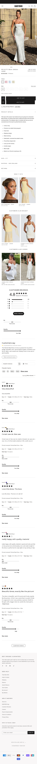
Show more (24, 371)
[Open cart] (34, 6)
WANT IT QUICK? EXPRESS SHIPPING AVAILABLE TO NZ (18, 1)
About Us (4, 701)
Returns (4, 168)
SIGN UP (31, 732)
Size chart (33, 86)
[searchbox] (10, 363)
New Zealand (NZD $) (17, 742)
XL (21, 89)
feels (17, 371)
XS (3, 89)
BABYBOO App (5, 704)
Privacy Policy (5, 717)
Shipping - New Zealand (9, 163)
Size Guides (5, 687)
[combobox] (29, 375)
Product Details (7, 111)
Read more (5, 604)
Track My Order (5, 674)
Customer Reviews (6, 706)
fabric (12, 371)
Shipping (4, 680)
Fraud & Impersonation (7, 712)
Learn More (17, 106)
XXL (26, 89)
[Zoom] (3, 11)
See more (5, 418)
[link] (7, 73)
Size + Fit (4, 158)
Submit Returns (5, 685)
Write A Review (18, 313)
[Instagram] (6, 666)
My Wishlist (4, 692)
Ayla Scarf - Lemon (24, 204)
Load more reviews (18, 646)
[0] (31, 6)
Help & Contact (5, 677)
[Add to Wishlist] (3, 98)
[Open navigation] (2, 6)
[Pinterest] (9, 666)
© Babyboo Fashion (18, 745)
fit (7, 371)
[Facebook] (2, 666)
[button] (3, 82)
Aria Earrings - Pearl (7, 204)
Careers (4, 709)
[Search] (29, 6)
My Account (4, 690)
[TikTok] (13, 666)
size (4, 371)
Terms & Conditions (6, 714)
